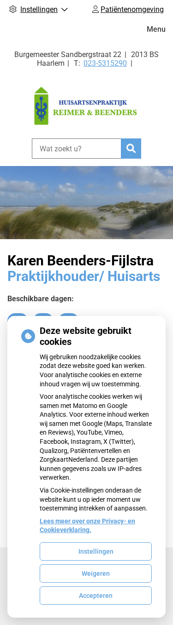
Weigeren (96, 573)
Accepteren (96, 595)
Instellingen (95, 551)
